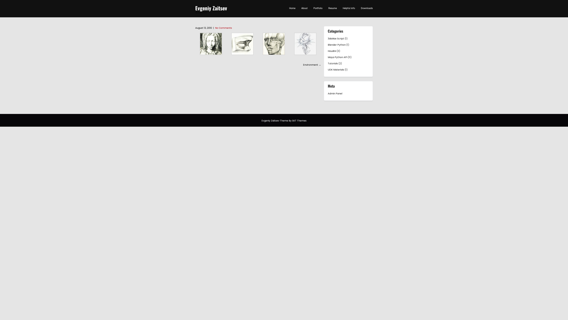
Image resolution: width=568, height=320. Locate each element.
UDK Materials (336, 69)
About (304, 8)
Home (292, 8)
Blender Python (337, 45)
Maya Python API (337, 57)
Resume (332, 8)
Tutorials (333, 63)
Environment (312, 65)
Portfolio (317, 8)
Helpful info (349, 8)
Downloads (367, 8)
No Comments (223, 28)
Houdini (332, 51)
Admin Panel (335, 93)
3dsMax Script (336, 38)
